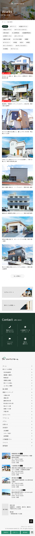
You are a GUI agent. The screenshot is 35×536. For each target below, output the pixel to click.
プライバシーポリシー (27, 527)
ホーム (4, 22)
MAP (21, 453)
